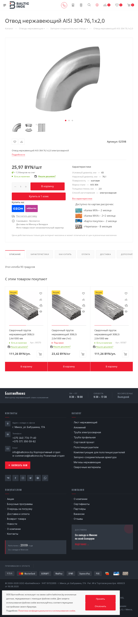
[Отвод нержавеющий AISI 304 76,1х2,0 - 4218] (69, 80)
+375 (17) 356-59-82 (24, 441)
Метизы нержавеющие (87, 462)
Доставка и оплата (18, 513)
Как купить (65, 254)
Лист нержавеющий (85, 422)
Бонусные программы (20, 504)
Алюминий (80, 427)
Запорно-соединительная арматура (95, 457)
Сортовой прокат (84, 442)
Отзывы (78, 518)
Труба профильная (85, 437)
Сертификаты (82, 504)
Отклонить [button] (100, 606)
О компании (14, 528)
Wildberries (31, 208)
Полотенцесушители (86, 447)
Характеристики (40, 254)
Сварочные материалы (87, 467)
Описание (15, 254)
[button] (65, 120)
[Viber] (38, 478)
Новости (12, 523)
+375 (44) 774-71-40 (24, 437)
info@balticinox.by (22, 452)
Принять (100, 598)
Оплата (86, 254)
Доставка (105, 254)
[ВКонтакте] (8, 478)
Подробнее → (82, 544)
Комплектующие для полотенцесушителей (99, 452)
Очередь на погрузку (19, 508)
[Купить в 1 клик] (40, 305)
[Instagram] (23, 478)
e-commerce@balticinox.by (27, 455)
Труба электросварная (87, 432)
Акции (10, 499)
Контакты (12, 533)
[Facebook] (15, 478)
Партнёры (80, 508)
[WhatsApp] (45, 478)
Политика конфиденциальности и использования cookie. (47, 610)
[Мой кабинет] (97, 5)
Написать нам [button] (19, 465)
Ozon (18, 208)
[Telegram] (30, 478)
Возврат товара (16, 518)
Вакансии (79, 513)
